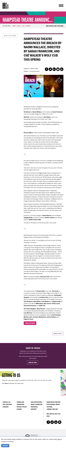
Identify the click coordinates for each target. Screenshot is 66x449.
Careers (6, 407)
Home (14, 26)
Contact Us (6, 402)
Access (19, 409)
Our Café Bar (7, 404)
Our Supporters (36, 402)
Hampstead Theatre (6, 6)
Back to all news (10, 35)
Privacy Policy (22, 407)
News (18, 26)
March (28, 26)
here (58, 439)
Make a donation (36, 404)
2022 (23, 26)
